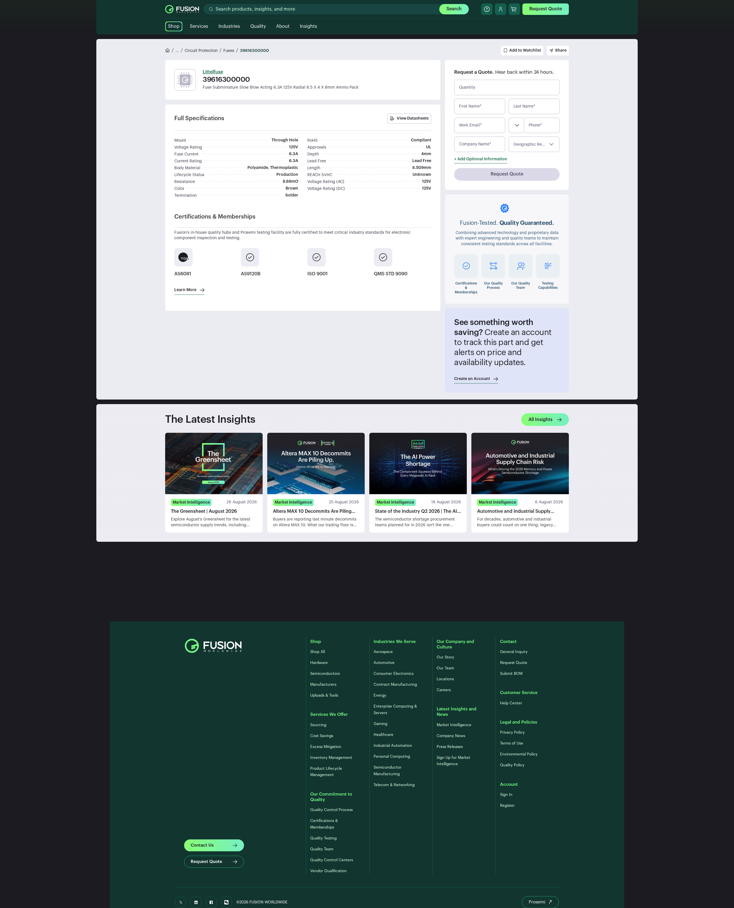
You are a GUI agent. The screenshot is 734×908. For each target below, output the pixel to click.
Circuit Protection (201, 51)
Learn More (185, 290)
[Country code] (516, 125)
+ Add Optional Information (480, 159)
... (177, 51)
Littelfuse (213, 72)
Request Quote (545, 9)
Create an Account (472, 379)
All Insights (540, 419)
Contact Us (202, 845)
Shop (173, 26)
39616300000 (254, 51)
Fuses (228, 51)
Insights (308, 26)
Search (454, 9)
